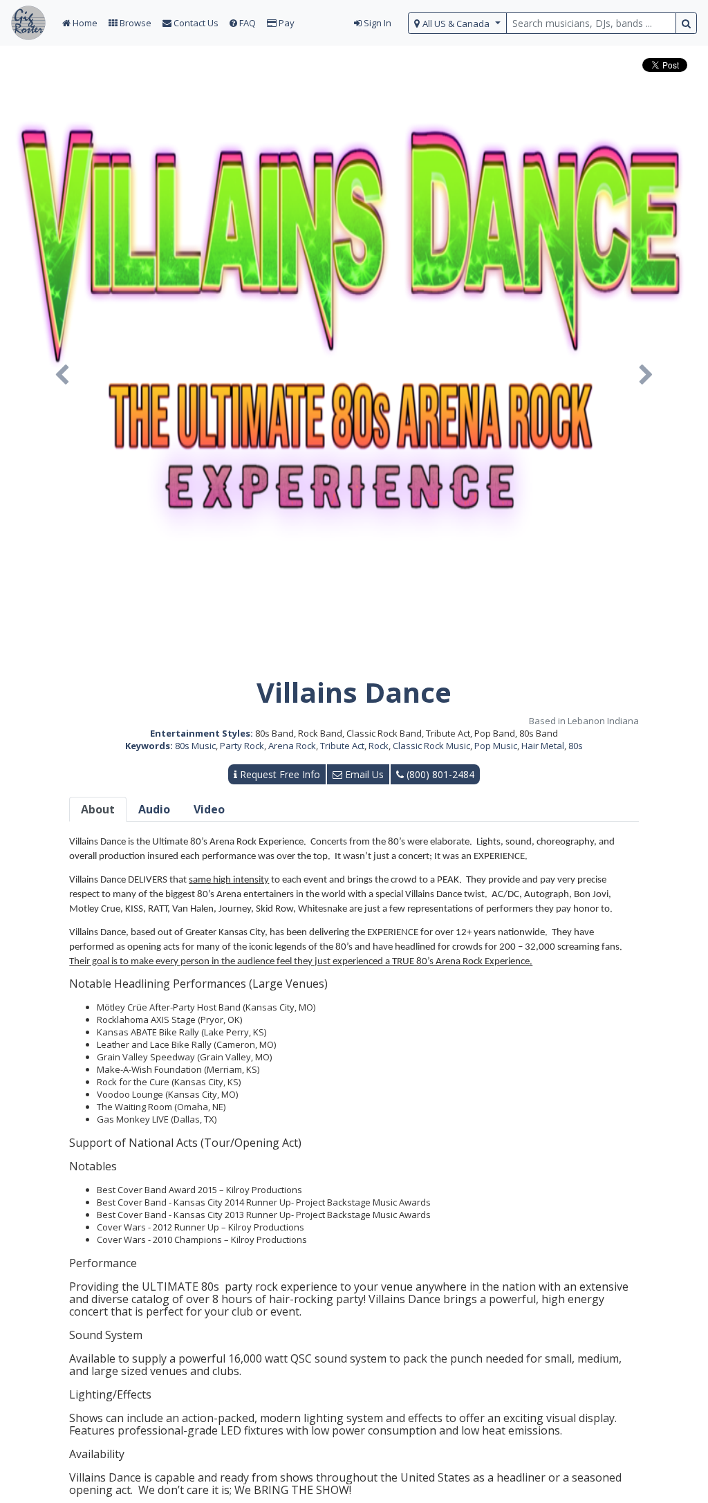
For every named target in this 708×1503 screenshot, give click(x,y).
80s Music (195, 745)
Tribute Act (342, 745)
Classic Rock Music (431, 745)
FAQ (246, 23)
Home (84, 23)
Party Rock (242, 745)
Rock (379, 745)
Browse (134, 23)
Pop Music (495, 745)
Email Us (363, 774)
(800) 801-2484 (439, 774)
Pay (286, 23)
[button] (61, 375)
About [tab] (98, 809)
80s (575, 745)
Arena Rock (292, 745)
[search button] (686, 23)
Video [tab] (209, 809)
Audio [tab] (154, 809)
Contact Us (194, 23)
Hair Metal (542, 745)
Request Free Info (278, 774)
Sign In (376, 23)
